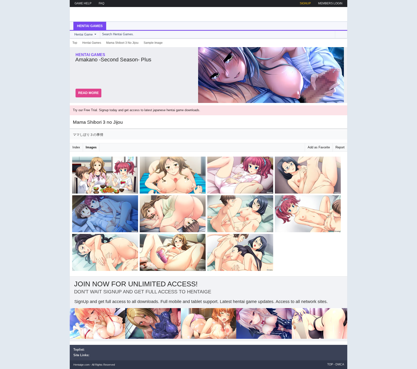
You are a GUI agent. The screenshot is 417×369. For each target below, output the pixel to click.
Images (91, 147)
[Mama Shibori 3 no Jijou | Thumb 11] (241, 253)
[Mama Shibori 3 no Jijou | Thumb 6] (173, 214)
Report (340, 147)
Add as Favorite (319, 147)
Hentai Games (90, 26)
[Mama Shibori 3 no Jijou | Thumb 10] (173, 253)
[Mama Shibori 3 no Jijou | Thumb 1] (106, 176)
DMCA (339, 364)
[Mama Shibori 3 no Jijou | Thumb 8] (308, 214)
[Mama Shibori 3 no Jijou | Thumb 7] (241, 214)
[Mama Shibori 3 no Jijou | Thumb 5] (106, 214)
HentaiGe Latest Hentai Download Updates (98, 14)
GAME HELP (83, 3)
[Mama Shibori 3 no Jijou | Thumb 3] (241, 176)
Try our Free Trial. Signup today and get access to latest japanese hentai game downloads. (136, 110)
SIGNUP (305, 3)
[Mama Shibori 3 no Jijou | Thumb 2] (173, 176)
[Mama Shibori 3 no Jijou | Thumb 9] (106, 253)
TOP (330, 364)
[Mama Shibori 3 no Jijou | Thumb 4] (308, 176)
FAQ (101, 3)
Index (76, 147)
